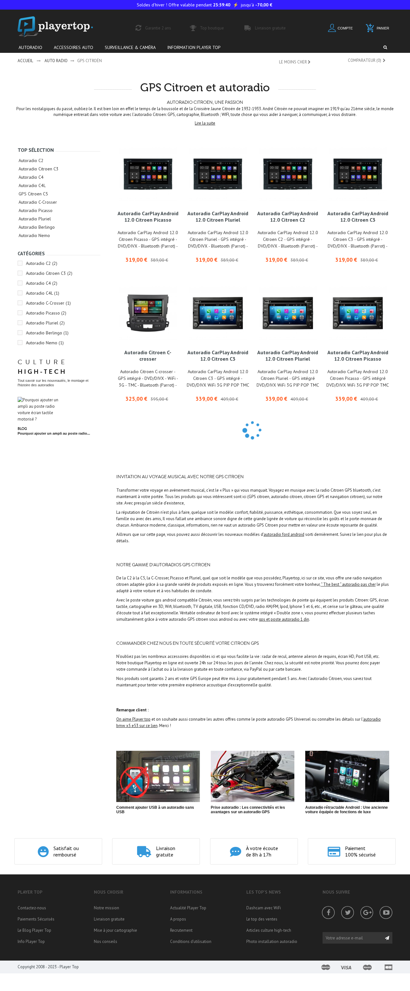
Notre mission (106, 908)
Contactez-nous (32, 908)
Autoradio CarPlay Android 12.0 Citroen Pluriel (217, 216)
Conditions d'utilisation (190, 941)
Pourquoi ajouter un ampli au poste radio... (54, 433)
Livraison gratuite (109, 919)
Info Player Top (31, 941)
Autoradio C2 (31, 160)
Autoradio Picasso (36, 210)
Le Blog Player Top (34, 930)
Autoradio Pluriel (35, 219)
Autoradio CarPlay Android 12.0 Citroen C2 (287, 216)
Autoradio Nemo (34, 235)
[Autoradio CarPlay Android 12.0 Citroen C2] (287, 174)
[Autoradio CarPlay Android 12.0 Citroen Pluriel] (218, 174)
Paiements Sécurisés (36, 919)
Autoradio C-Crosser (38, 202)
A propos (178, 919)
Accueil (25, 60)
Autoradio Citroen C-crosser (147, 355)
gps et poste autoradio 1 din (284, 619)
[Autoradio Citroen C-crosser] (148, 313)
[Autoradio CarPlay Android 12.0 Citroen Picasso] (148, 174)
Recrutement (181, 930)
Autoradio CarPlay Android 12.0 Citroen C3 (357, 216)
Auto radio (56, 60)
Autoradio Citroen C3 (39, 169)
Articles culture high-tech (268, 930)
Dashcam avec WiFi (263, 908)
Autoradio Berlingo (37, 227)
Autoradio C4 (31, 177)
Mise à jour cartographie (115, 930)
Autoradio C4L (32, 185)
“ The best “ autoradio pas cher (348, 584)
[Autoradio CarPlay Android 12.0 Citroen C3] (358, 174)
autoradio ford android (284, 534)
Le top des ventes (261, 919)
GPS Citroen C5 (33, 194)
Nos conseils (105, 941)
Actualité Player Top (188, 908)
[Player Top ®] (62, 26)
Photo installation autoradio (271, 941)
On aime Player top (133, 719)
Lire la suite (205, 123)
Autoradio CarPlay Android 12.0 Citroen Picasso (148, 216)
